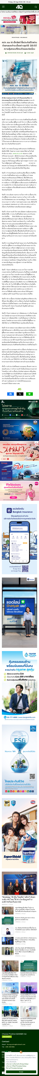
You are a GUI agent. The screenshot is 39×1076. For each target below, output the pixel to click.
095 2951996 (10, 1047)
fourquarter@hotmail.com (16, 1044)
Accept (21, 1072)
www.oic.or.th (17, 153)
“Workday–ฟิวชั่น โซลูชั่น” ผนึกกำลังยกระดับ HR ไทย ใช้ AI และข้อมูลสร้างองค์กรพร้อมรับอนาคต (18, 899)
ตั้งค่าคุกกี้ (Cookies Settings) (14, 1068)
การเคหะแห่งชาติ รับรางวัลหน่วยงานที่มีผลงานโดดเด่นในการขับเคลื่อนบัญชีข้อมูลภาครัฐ (26, 939)
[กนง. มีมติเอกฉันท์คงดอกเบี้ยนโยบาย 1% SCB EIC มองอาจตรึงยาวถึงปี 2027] (8, 931)
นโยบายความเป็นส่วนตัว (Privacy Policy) (17, 1064)
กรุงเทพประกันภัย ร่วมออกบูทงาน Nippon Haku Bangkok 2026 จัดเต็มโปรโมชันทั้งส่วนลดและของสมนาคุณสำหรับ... (10, 998)
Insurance (23, 37)
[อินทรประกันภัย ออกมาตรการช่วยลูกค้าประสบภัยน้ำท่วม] (8, 920)
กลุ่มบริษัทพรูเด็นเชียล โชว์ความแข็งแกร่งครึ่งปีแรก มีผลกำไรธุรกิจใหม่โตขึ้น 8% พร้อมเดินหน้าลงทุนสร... (26, 909)
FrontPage (15, 37)
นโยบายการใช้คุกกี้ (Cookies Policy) (16, 1066)
